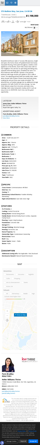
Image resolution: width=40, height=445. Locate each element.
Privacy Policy (22, 431)
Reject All (23, 441)
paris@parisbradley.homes (11, 116)
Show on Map (21, 315)
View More (6, 118)
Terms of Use (32, 431)
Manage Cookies (12, 441)
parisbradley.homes (8, 393)
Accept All (33, 441)
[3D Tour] (16, 3)
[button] (2, 443)
